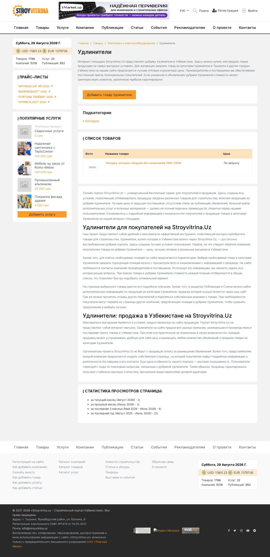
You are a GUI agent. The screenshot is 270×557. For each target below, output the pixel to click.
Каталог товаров (71, 467)
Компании (85, 27)
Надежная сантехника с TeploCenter (45, 147)
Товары (42, 27)
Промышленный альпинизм (47, 182)
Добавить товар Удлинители (109, 95)
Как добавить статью (27, 488)
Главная (21, 27)
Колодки (92, 121)
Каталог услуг (69, 472)
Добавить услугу (42, 214)
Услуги (63, 27)
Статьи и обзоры (117, 467)
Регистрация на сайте (28, 462)
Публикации (112, 27)
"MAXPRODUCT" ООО (32, 91)
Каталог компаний (72, 462)
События (159, 27)
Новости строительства (122, 462)
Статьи (137, 27)
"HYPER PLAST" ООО (32, 102)
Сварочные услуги (49, 131)
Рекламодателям (189, 27)
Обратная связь (163, 462)
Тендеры (111, 472)
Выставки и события (120, 477)
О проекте (222, 27)
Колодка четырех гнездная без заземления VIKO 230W (143, 163)
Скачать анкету (23, 472)
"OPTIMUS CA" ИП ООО (33, 86)
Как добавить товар (26, 477)
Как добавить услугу (27, 482)
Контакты (247, 27)
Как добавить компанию (29, 467)
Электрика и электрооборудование (131, 43)
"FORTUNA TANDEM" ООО (35, 96)
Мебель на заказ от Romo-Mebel (50, 165)
